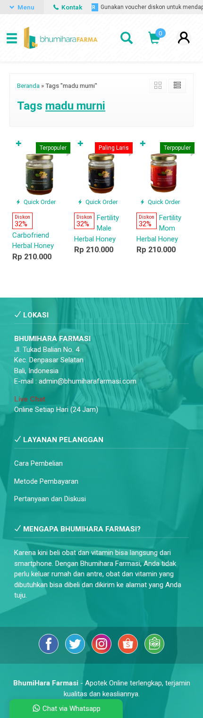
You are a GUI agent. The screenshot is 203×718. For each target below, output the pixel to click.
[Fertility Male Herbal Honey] (101, 172)
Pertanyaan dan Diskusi (50, 499)
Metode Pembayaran (46, 481)
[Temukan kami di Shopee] (129, 651)
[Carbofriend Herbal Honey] (39, 172)
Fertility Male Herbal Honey (96, 228)
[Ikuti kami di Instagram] (102, 651)
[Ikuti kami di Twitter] (76, 651)
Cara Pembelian (38, 463)
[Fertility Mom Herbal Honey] (163, 172)
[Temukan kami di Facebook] (49, 651)
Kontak (71, 7)
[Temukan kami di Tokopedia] (154, 651)
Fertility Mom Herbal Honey (158, 228)
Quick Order (39, 201)
